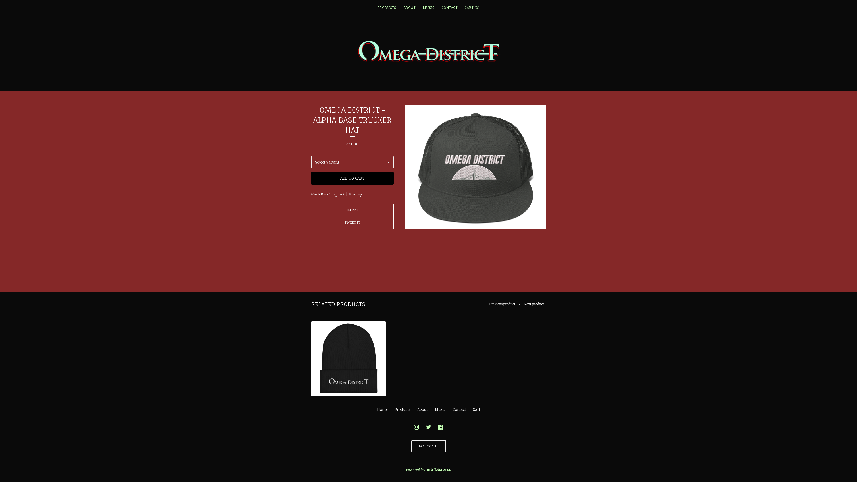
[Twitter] (428, 427)
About (410, 8)
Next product (534, 304)
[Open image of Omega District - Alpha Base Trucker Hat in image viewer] (475, 167)
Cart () (472, 8)
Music (429, 8)
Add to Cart (352, 178)
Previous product (502, 304)
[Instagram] (416, 427)
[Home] (428, 51)
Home (382, 409)
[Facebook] (441, 427)
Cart (476, 409)
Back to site (428, 446)
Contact (450, 8)
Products (387, 8)
